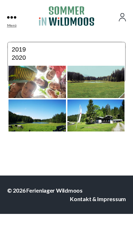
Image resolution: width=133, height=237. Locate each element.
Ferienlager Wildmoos (54, 190)
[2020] (66, 58)
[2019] (66, 50)
